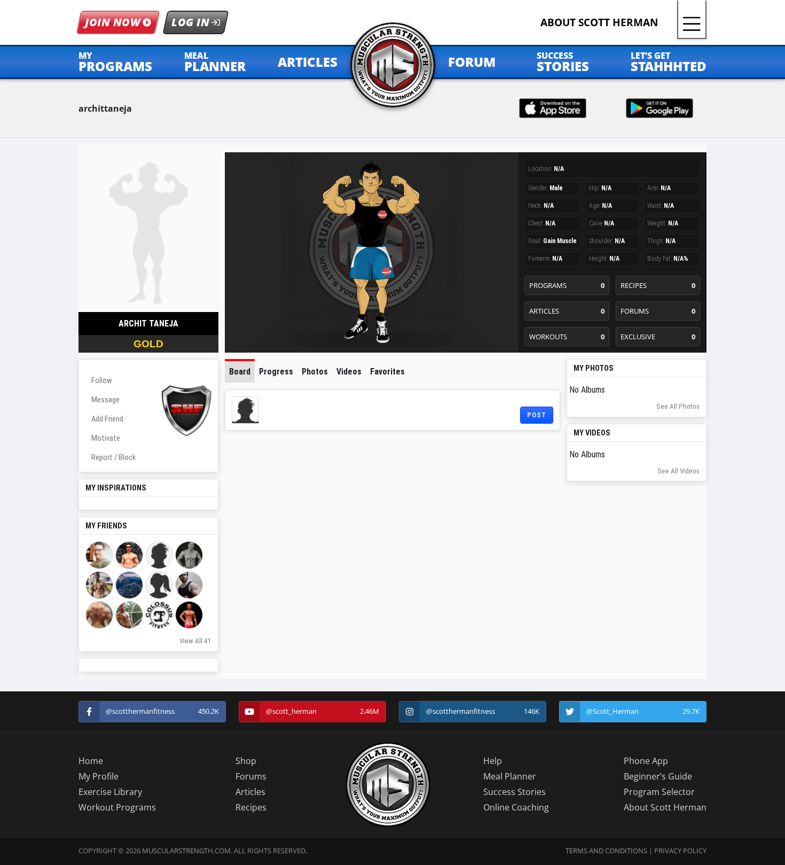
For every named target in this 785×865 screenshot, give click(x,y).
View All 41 (195, 640)
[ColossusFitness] (159, 615)
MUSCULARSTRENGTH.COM (186, 850)
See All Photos (678, 406)
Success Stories (514, 792)
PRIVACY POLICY (680, 850)
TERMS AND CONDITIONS (606, 850)
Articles (567, 311)
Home (90, 761)
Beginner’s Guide (658, 776)
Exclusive (658, 336)
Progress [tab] (276, 372)
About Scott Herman (665, 807)
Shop (246, 761)
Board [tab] (239, 372)
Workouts (567, 336)
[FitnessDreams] (129, 555)
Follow (101, 380)
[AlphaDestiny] (189, 585)
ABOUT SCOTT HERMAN (599, 22)
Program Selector (659, 792)
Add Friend (107, 419)
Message (105, 399)
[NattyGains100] (99, 585)
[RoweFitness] (189, 615)
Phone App (646, 761)
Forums (658, 311)
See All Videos (678, 470)
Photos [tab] (315, 372)
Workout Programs (117, 807)
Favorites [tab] (387, 372)
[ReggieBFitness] (189, 555)
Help (492, 761)
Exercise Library (110, 792)
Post (536, 415)
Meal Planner (509, 776)
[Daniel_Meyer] (99, 615)
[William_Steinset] (129, 585)
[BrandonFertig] (99, 555)
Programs (567, 285)
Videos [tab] (349, 372)
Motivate (105, 438)
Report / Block (113, 457)
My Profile (98, 776)
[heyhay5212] (159, 585)
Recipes (658, 285)
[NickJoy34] (129, 615)
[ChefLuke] (159, 555)
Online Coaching (516, 807)
